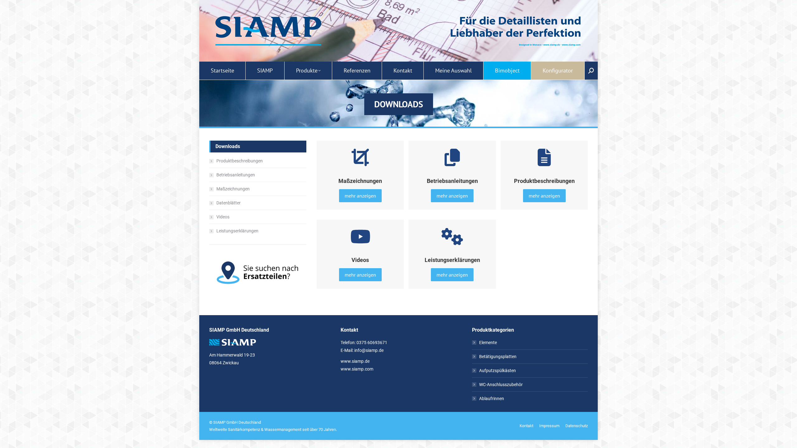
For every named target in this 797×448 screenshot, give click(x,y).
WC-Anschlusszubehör (501, 384)
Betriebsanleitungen (235, 174)
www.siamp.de (355, 361)
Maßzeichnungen (233, 188)
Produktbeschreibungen (239, 160)
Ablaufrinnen (491, 398)
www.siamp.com (357, 368)
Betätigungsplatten (497, 356)
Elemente (488, 342)
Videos (222, 216)
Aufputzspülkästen (497, 370)
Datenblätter (228, 202)
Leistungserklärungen (237, 230)
